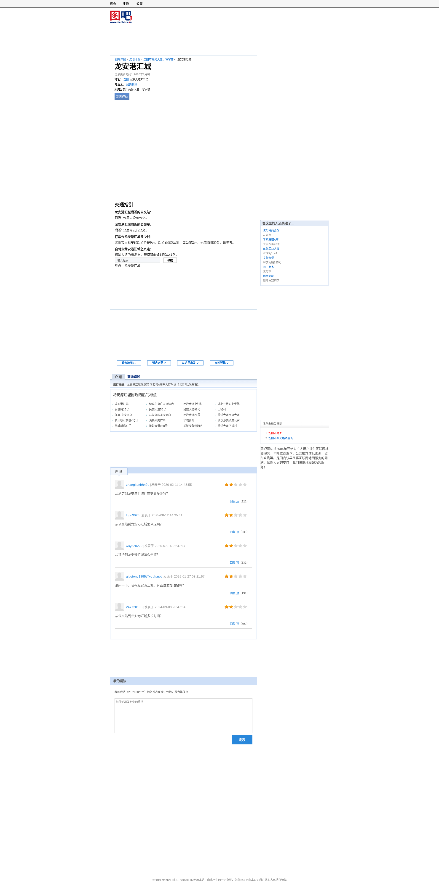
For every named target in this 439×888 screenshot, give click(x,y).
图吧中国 (120, 59)
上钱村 (222, 409)
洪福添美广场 (157, 420)
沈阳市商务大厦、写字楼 (158, 59)
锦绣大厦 (268, 276)
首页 (113, 3)
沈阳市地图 (275, 433)
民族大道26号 (191, 415)
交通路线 (133, 376)
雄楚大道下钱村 (227, 426)
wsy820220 (134, 546)
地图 (126, 3)
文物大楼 (268, 258)
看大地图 (129, 363)
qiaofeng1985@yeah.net (144, 576)
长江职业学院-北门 (126, 420)
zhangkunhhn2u (137, 484)
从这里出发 (190, 363)
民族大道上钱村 (193, 404)
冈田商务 (268, 267)
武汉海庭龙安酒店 (160, 415)
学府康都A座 (270, 239)
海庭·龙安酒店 (123, 415)
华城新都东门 (123, 426)
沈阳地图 (134, 59)
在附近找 (222, 363)
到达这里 (159, 363)
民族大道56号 (157, 409)
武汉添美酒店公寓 (229, 420)
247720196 (134, 607)
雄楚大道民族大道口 (230, 415)
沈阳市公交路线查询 (280, 438)
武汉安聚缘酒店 (193, 426)
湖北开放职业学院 (229, 404)
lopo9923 (132, 515)
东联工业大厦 (271, 248)
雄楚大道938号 (158, 426)
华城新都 (188, 420)
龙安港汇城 (121, 404)
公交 (139, 3)
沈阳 (126, 79)
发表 (242, 740)
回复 (233, 501)
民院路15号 (122, 409)
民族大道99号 (191, 409)
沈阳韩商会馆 (271, 230)
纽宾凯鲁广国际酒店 (161, 404)
